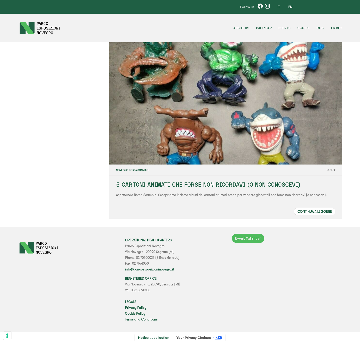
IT (279, 7)
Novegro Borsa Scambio (132, 170)
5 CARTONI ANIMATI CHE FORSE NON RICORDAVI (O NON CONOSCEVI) (208, 184)
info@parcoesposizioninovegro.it (149, 269)
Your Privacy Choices (193, 337)
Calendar (264, 28)
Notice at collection (153, 337)
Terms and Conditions (141, 319)
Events (285, 28)
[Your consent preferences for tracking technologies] (7, 336)
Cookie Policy (135, 313)
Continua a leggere (315, 211)
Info (320, 28)
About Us (241, 28)
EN (290, 7)
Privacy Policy (135, 307)
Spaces (303, 28)
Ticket (336, 28)
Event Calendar (248, 238)
